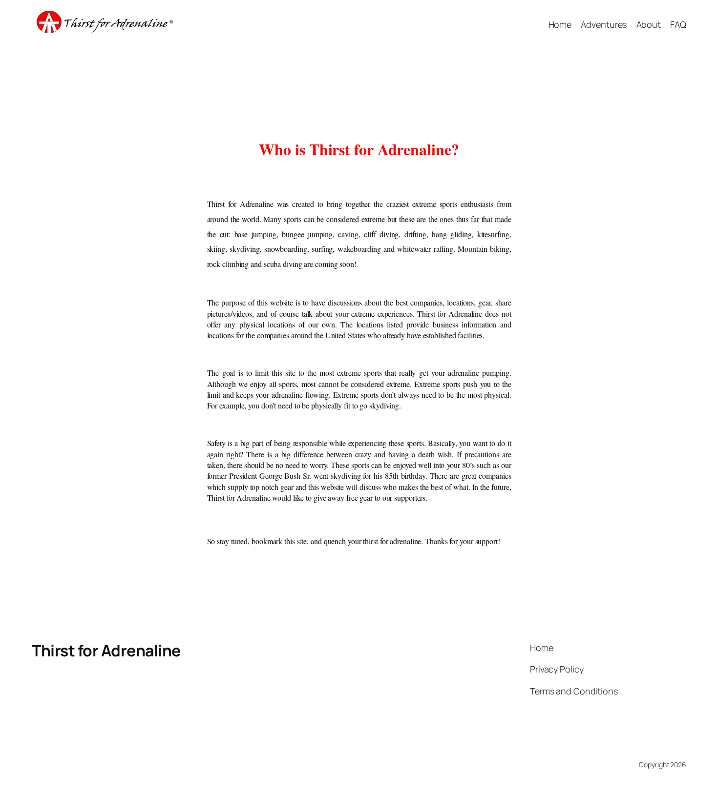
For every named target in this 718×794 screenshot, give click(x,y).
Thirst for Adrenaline (106, 650)
